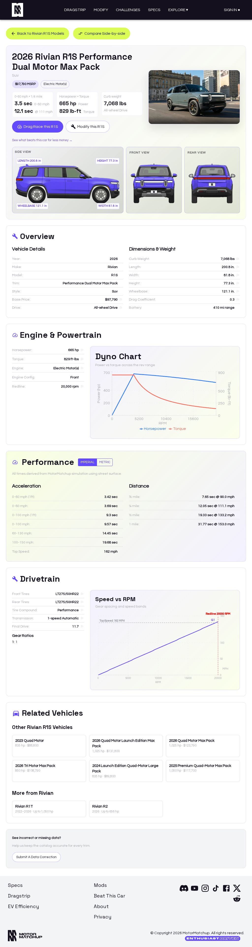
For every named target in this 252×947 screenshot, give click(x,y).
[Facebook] (226, 891)
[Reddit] (237, 902)
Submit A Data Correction (36, 857)
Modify (101, 10)
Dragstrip (75, 10)
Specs (154, 10)
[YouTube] (194, 891)
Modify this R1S (91, 127)
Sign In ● (232, 10)
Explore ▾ (178, 10)
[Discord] (184, 891)
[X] (237, 891)
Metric (104, 462)
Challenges (128, 10)
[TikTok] (215, 891)
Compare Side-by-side (104, 33)
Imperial (87, 462)
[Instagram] (205, 891)
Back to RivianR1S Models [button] (40, 33)
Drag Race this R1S (41, 127)
